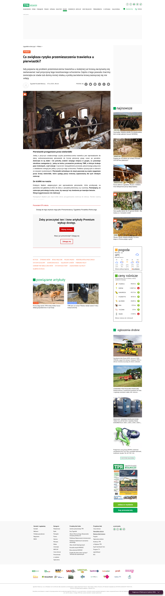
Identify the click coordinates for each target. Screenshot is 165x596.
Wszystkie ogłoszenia (127, 458)
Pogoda (95, 536)
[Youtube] (134, 4)
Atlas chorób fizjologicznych (77, 545)
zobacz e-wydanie (125, 504)
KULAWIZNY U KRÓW (67, 263)
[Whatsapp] (104, 84)
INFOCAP (78, 9)
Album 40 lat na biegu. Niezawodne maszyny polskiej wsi (79, 534)
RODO (35, 539)
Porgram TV (96, 549)
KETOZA (35, 260)
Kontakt (36, 529)
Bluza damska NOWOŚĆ (76, 550)
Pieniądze (40, 9)
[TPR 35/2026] (125, 482)
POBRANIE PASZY (81, 263)
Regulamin (36, 536)
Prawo (46, 9)
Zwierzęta (71, 9)
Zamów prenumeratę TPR (76, 529)
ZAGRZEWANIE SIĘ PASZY (77, 266)
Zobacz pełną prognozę (122, 269)
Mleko (65, 9)
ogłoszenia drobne (129, 330)
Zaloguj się (67, 241)
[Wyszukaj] (138, 9)
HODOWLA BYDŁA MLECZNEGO (85, 260)
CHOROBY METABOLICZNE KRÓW (43, 266)
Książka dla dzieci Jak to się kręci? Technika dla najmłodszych (78, 553)
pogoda (124, 250)
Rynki (34, 9)
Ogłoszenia (116, 9)
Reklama (36, 531)
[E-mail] (99, 84)
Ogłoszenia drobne (98, 539)
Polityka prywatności (39, 534)
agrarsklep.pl (96, 552)
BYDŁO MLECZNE (57, 260)
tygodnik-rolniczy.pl (29, 46)
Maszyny (59, 9)
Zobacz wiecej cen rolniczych (124, 318)
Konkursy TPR (97, 542)
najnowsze (124, 108)
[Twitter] (137, 4)
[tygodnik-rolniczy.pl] (30, 4)
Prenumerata (97, 9)
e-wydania (107, 9)
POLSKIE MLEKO (69, 260)
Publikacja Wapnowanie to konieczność (80, 538)
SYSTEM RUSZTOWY (61, 266)
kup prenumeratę (125, 510)
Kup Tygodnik (73, 531)
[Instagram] (130, 4)
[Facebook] (127, 4)
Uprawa (52, 9)
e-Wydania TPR (97, 544)
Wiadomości (27, 9)
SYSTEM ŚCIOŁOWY (39, 263)
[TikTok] (141, 4)
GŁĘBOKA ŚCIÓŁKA (38, 269)
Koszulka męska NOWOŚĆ (77, 547)
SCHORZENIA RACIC (53, 263)
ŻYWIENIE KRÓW (45, 260)
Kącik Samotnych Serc (99, 547)
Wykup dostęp (66, 229)
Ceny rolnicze (87, 9)
